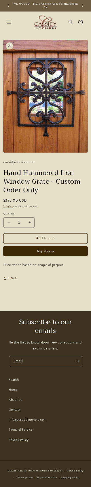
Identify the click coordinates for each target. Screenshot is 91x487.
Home (13, 390)
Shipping (8, 206)
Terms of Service (21, 430)
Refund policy (75, 470)
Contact (14, 410)
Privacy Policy (18, 440)
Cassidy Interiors (28, 470)
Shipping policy (70, 477)
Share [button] (12, 278)
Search (14, 380)
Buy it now (45, 251)
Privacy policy (24, 477)
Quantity (9, 213)
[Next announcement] (83, 6)
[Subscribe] (77, 361)
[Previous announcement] (8, 6)
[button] (9, 22)
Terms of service (47, 477)
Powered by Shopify (51, 470)
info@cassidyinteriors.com (28, 420)
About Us (15, 400)
